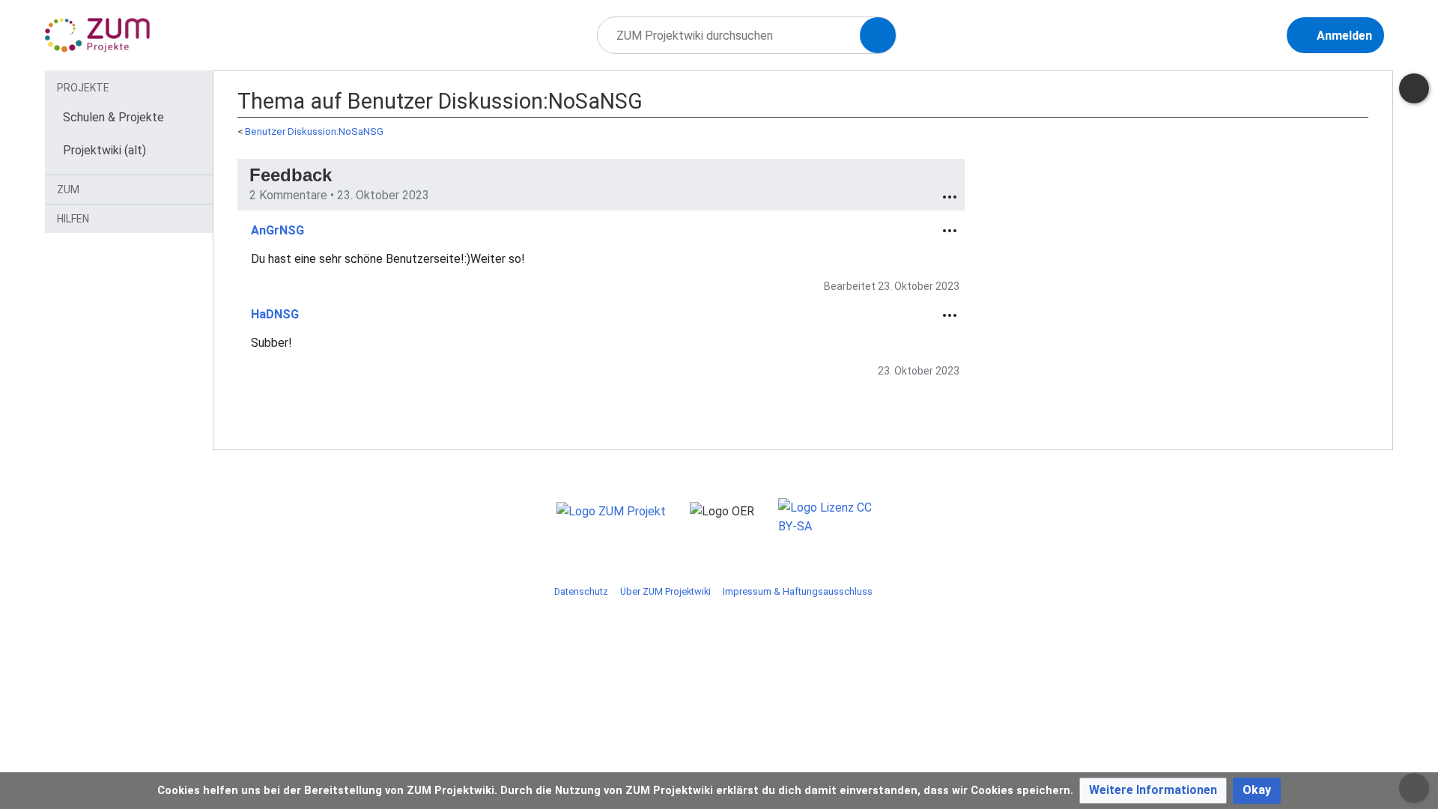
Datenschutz (581, 591)
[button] (1153, 791)
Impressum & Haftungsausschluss (798, 591)
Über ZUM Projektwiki (665, 591)
